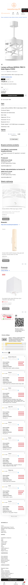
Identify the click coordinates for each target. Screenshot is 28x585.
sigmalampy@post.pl (6, 165)
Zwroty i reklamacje (5, 570)
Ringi (2, 540)
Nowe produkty (4, 561)
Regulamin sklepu (5, 568)
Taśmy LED (3, 549)
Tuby (2, 539)
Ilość (2, 87)
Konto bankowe (4, 557)
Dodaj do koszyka (12, 95)
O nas (2, 525)
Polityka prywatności (5, 572)
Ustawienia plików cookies (6, 573)
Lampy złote (3, 543)
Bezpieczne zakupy (5, 560)
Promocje (3, 562)
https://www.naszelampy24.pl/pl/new (9, 224)
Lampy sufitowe (4, 270)
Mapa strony (3, 532)
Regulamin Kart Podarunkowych (8, 528)
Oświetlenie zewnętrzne (6, 537)
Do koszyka (5, 219)
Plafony (2, 546)
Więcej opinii (14, 516)
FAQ (2, 569)
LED (2, 545)
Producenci (3, 531)
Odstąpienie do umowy (6, 577)
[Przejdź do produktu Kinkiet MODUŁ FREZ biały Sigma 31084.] (14, 196)
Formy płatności (4, 556)
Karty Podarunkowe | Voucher (7, 527)
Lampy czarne (4, 541)
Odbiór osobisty (4, 558)
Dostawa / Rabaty (5, 576)
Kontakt (2, 529)
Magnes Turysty (4, 550)
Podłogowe (3, 544)
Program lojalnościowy (6, 574)
